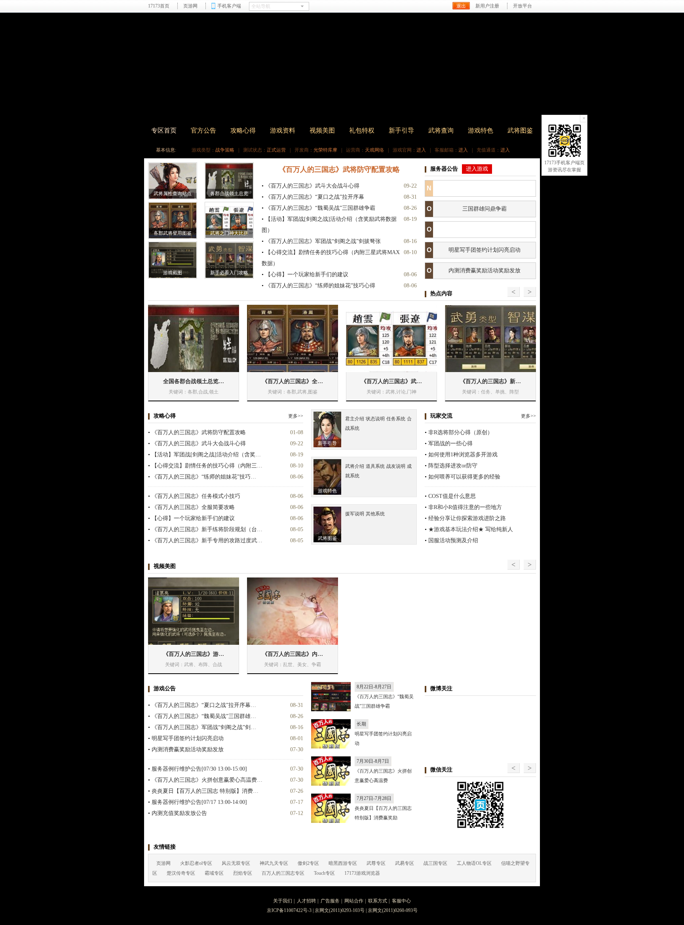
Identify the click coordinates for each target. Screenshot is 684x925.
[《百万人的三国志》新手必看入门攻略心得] (490, 338)
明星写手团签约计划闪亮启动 (484, 250)
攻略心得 (243, 130)
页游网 (190, 6)
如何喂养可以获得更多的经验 (464, 477)
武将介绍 (354, 466)
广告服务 (330, 901)
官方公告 (203, 130)
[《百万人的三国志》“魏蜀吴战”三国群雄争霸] (331, 696)
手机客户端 (229, 6)
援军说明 (354, 514)
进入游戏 (477, 169)
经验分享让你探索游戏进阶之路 (467, 518)
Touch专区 (324, 873)
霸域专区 (214, 873)
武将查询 (441, 130)
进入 (421, 150)
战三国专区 (435, 863)
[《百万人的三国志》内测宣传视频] (292, 611)
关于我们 (282, 901)
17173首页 (158, 6)
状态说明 (375, 419)
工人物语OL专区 (474, 863)
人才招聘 (306, 901)
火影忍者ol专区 (196, 863)
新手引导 (401, 130)
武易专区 (404, 863)
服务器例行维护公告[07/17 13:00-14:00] (199, 802)
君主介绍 (354, 419)
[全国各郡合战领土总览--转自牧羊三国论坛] (193, 338)
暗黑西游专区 (343, 863)
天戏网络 (374, 150)
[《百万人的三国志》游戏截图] (193, 611)
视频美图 (322, 130)
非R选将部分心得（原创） (460, 432)
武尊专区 (376, 863)
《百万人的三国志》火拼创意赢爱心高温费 (383, 775)
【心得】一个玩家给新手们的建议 (306, 274)
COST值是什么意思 (452, 496)
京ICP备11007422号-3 (289, 910)
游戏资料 (282, 130)
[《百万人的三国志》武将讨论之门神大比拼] (391, 338)
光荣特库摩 (325, 150)
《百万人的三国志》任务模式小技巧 (196, 496)
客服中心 (401, 901)
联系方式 (377, 901)
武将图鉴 (520, 130)
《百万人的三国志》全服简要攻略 (193, 507)
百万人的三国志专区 (283, 873)
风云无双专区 (236, 863)
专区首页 (164, 130)
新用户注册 (487, 6)
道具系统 (375, 466)
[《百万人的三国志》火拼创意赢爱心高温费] (331, 771)
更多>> (295, 416)
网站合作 (353, 901)
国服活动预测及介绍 (453, 540)
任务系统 (395, 419)
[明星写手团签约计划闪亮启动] (331, 733)
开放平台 (522, 6)
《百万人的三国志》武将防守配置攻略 (339, 169)
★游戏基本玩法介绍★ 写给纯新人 (470, 529)
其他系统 (375, 514)
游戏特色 (480, 130)
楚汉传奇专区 (181, 873)
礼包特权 (361, 130)
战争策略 (224, 150)
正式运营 (276, 150)
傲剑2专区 (308, 863)
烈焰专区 (242, 873)
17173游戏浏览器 (362, 873)
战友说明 (395, 466)
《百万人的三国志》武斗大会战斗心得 (312, 186)
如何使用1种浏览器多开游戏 (463, 455)
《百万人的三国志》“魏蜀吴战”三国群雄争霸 (320, 208)
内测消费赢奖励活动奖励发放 (484, 271)
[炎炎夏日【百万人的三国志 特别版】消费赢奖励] (331, 808)
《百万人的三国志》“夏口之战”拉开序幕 (314, 197)
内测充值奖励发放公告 (179, 813)
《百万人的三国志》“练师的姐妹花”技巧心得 (320, 286)
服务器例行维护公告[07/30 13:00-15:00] (199, 769)
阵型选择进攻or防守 (452, 466)
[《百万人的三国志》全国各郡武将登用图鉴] (292, 338)
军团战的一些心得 (450, 443)
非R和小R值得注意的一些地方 (465, 507)
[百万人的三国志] (215, 68)
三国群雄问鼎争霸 (484, 209)
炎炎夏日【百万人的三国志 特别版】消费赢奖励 (383, 813)
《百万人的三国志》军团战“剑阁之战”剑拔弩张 (323, 241)
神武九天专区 (274, 863)
